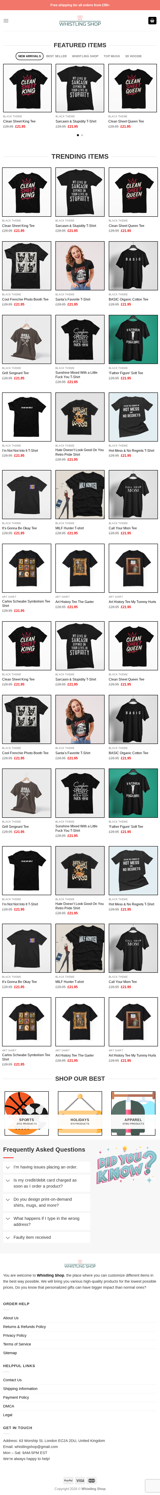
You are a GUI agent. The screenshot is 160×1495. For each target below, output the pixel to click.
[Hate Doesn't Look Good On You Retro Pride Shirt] (80, 417)
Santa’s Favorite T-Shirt (72, 299)
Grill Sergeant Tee (15, 373)
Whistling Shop (50, 1275)
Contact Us (12, 1380)
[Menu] (6, 20)
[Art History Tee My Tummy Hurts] (133, 568)
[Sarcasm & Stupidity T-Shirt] (80, 88)
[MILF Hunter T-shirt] (80, 494)
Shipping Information (20, 1389)
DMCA (8, 1406)
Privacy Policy (14, 1335)
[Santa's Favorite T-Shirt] (80, 266)
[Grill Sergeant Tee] (26, 339)
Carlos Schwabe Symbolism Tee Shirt (26, 603)
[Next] (150, 92)
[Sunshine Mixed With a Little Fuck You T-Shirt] (80, 339)
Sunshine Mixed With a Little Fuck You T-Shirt (76, 375)
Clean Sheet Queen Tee (126, 121)
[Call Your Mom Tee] (133, 494)
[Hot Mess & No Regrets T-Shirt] (133, 417)
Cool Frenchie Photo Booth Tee (25, 299)
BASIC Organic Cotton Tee (128, 299)
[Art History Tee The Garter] (80, 568)
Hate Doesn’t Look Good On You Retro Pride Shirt (79, 452)
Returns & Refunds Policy (24, 1327)
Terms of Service (17, 1344)
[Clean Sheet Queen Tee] (132, 88)
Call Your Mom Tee (123, 528)
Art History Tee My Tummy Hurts (132, 602)
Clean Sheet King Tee (19, 121)
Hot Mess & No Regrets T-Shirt (131, 450)
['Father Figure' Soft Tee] (133, 339)
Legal (7, 1415)
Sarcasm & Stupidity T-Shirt (76, 121)
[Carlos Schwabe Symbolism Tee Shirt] (26, 568)
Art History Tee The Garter (74, 602)
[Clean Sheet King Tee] (27, 88)
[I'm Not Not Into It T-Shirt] (26, 417)
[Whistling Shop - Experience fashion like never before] (80, 20)
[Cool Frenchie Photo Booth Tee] (26, 266)
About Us (11, 1318)
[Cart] (152, 21)
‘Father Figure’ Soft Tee (126, 373)
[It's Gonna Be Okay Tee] (26, 494)
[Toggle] (7, 1168)
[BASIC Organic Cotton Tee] (133, 266)
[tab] (30, 56)
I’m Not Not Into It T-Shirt (20, 450)
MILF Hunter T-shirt (69, 528)
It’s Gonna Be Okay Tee (19, 528)
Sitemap (10, 1353)
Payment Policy (16, 1397)
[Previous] (9, 92)
